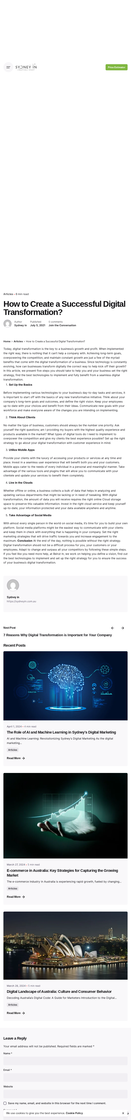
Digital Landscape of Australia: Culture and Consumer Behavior (59, 991)
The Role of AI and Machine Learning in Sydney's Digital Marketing (61, 732)
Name (7, 1053)
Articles (8, 294)
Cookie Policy (74, 1113)
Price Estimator (116, 67)
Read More (14, 758)
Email (7, 1069)
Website (8, 1086)
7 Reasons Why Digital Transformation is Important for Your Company (57, 635)
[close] (123, 1113)
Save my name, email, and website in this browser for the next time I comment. (57, 1103)
